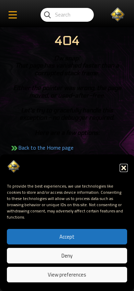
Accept (67, 237)
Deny (67, 256)
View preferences (67, 275)
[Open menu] (13, 14)
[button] (123, 167)
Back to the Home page (46, 147)
